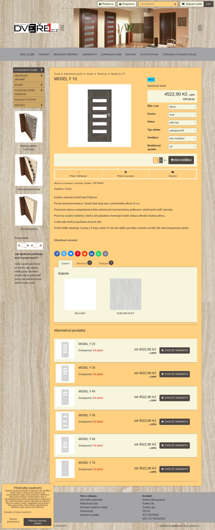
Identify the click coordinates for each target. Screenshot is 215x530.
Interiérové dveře (26, 70)
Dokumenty (89, 54)
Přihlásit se (107, 4)
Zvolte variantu (176, 350)
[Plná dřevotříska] (29, 210)
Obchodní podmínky (65, 54)
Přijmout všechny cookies (37, 522)
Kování (18, 84)
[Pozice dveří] (30, 246)
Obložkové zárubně (65, 240)
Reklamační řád (89, 503)
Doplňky (19, 105)
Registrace (128, 4)
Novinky (44, 54)
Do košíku (183, 160)
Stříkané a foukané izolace (179, 54)
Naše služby (27, 54)
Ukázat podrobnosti (13, 520)
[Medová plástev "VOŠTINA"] (29, 126)
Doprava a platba (111, 54)
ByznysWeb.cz (192, 526)
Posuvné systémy (25, 99)
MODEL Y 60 (87, 439)
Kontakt (131, 54)
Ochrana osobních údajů (94, 507)
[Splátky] (80, 518)
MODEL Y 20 (87, 344)
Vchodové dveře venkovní (24, 92)
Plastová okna (149, 54)
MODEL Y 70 (87, 462)
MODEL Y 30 (87, 367)
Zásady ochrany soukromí (17, 512)
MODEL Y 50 (87, 415)
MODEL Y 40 (87, 391)
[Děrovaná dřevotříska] (29, 170)
